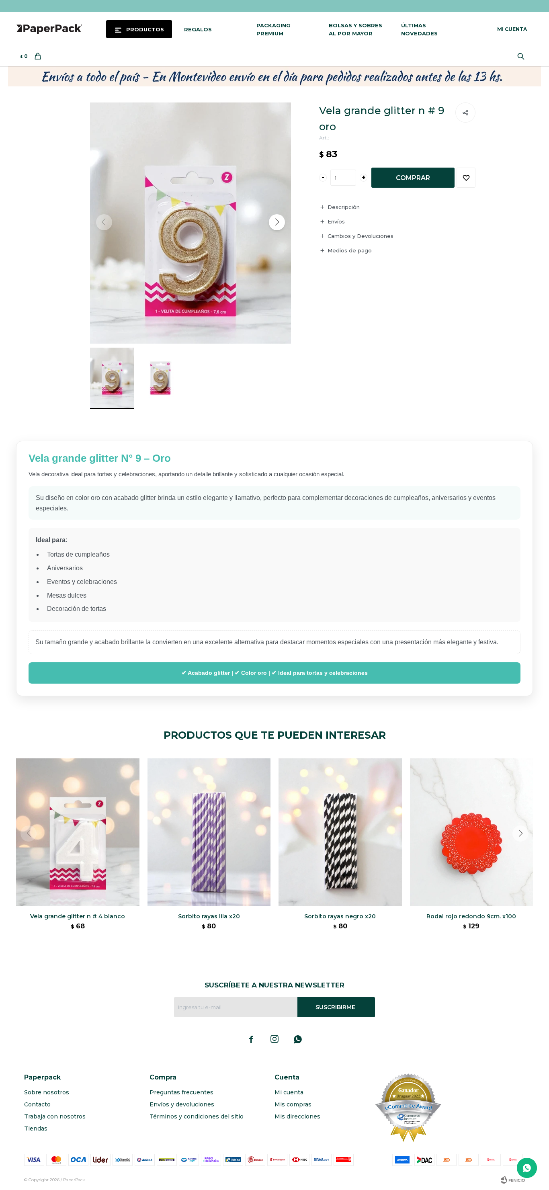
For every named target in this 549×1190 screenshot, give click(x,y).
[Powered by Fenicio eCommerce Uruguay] (513, 1180)
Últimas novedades (419, 29)
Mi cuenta (288, 1092)
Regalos (198, 29)
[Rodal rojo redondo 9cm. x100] (471, 832)
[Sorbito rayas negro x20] (340, 832)
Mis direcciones (297, 1116)
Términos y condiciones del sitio (197, 1116)
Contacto (37, 1104)
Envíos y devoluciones (182, 1104)
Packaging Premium (273, 29)
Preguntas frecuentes (181, 1092)
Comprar (413, 178)
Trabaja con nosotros (55, 1116)
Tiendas (35, 1128)
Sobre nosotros (46, 1092)
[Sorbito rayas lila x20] (209, 832)
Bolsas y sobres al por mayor (355, 29)
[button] (523, 56)
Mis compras (292, 1104)
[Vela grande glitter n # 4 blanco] (77, 832)
